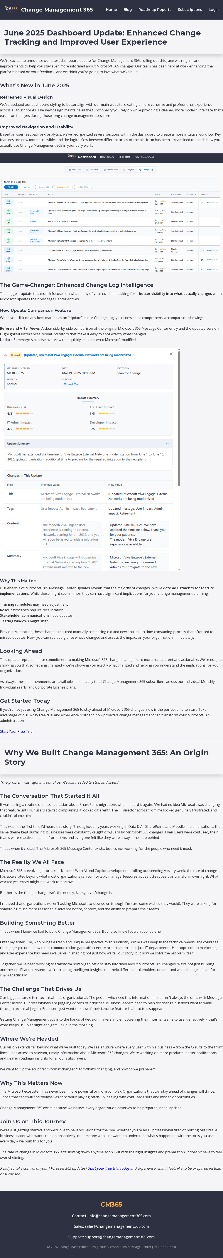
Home (111, 10)
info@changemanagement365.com (119, 1215)
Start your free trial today (108, 1168)
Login (214, 10)
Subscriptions (190, 10)
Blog (127, 10)
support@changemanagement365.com (120, 1237)
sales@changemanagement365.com (117, 1226)
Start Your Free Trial (16, 731)
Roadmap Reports (154, 10)
